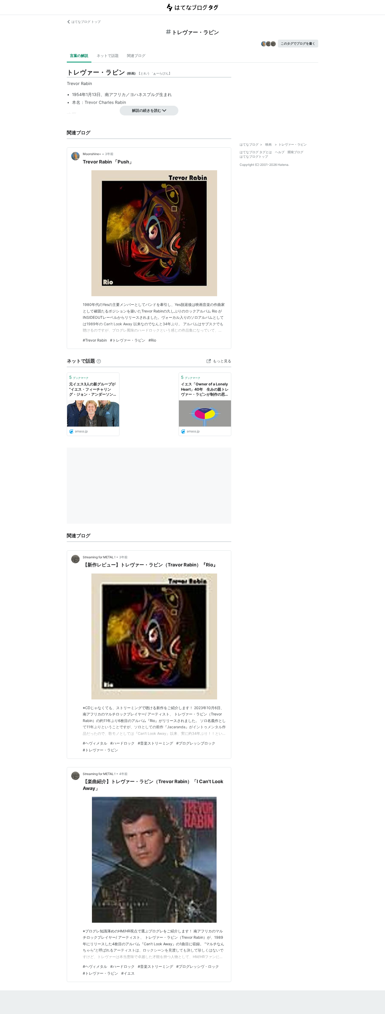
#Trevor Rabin (95, 340)
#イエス (128, 973)
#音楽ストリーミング (155, 743)
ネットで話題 (108, 55)
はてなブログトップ (254, 156)
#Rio (152, 340)
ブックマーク (79, 377)
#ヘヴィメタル (95, 743)
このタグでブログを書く (298, 43)
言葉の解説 (79, 55)
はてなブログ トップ (86, 22)
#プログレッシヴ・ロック (197, 966)
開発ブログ (295, 152)
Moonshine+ (92, 154)
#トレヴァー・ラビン (127, 340)
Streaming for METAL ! (99, 557)
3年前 (109, 154)
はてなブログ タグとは (256, 152)
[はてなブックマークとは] (99, 361)
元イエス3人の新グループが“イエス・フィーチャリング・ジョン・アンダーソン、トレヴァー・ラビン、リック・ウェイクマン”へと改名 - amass (93, 389)
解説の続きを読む (146, 110)
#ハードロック (122, 743)
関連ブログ (136, 55)
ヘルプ (279, 152)
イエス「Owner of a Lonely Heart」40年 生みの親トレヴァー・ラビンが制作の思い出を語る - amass (205, 389)
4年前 (123, 774)
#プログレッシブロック (195, 743)
